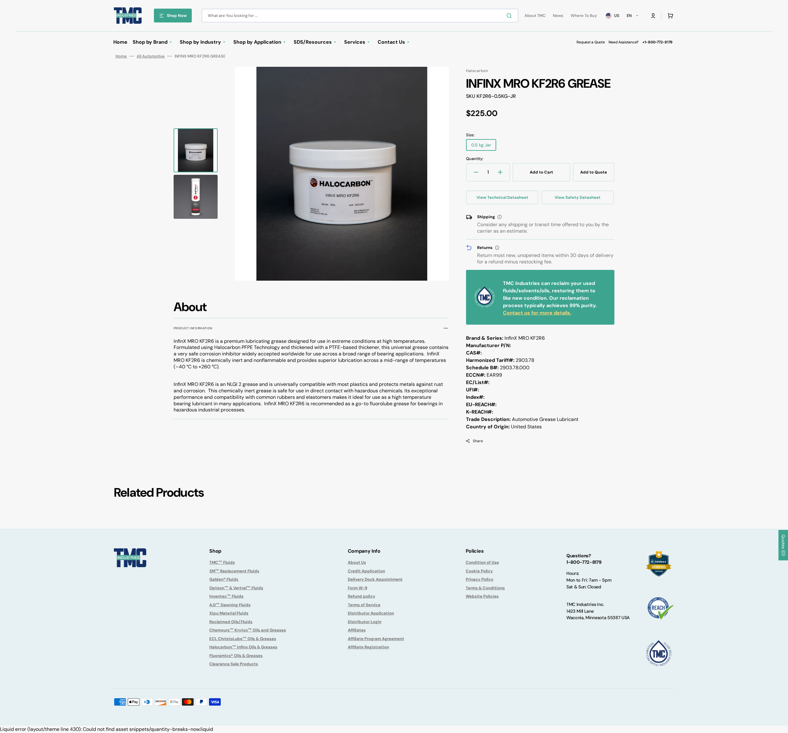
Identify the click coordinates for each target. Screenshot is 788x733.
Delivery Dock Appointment (375, 579)
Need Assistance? (623, 42)
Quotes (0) (783, 545)
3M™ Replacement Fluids (234, 571)
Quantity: (474, 158)
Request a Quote (591, 42)
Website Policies (482, 596)
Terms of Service (364, 604)
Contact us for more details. (537, 313)
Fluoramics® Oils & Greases (236, 655)
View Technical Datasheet (502, 197)
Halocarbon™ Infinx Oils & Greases (243, 647)
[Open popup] (500, 217)
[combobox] (360, 15)
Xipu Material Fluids (228, 613)
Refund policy (361, 596)
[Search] (510, 15)
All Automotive (151, 56)
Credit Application (366, 571)
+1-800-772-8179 (657, 42)
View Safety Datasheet (578, 197)
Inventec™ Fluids (226, 596)
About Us (357, 562)
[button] (653, 15)
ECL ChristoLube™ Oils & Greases (242, 638)
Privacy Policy (479, 579)
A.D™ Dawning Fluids (230, 604)
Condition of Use (482, 562)
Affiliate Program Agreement (376, 638)
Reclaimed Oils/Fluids (230, 621)
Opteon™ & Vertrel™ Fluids (236, 588)
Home (121, 56)
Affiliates (357, 630)
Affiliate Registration (368, 647)
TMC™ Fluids (222, 562)
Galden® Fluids (223, 579)
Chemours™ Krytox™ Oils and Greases (247, 630)
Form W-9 (357, 588)
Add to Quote (593, 172)
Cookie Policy (479, 571)
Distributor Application (371, 613)
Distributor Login (364, 621)
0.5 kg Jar (483, 146)
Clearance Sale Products (233, 664)
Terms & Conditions (485, 588)
